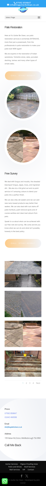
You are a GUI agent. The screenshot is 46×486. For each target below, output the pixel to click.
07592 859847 (23, 2)
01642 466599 (11, 417)
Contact (31, 469)
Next (38, 383)
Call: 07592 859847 (23, 75)
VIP (24, 469)
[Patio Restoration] (23, 287)
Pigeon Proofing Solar (29, 464)
